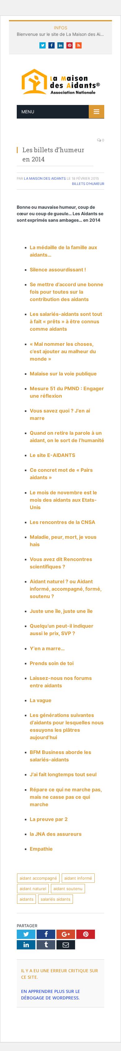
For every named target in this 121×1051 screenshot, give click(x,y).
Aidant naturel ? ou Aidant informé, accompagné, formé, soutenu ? (65, 588)
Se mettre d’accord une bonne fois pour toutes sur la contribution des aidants (66, 291)
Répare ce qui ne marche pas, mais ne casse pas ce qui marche (66, 796)
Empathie (41, 849)
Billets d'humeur (88, 184)
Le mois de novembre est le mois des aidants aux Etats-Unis (63, 499)
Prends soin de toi (52, 663)
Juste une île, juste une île (61, 611)
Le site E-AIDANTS (52, 455)
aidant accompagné (38, 878)
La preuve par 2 (49, 819)
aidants (27, 899)
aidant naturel (33, 888)
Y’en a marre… (47, 648)
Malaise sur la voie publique (63, 374)
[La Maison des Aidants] (60, 81)
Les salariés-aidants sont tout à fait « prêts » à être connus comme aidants (66, 321)
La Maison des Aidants (45, 178)
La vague (41, 700)
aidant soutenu (68, 888)
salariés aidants (55, 899)
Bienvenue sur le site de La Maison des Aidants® (62, 34)
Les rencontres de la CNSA (62, 522)
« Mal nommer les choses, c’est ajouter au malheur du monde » (63, 351)
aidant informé (78, 878)
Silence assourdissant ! (58, 269)
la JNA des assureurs (56, 834)
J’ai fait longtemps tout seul (63, 774)
